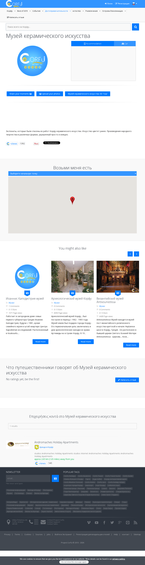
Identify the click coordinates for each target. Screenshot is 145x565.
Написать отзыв (15, 17)
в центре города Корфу (73, 485)
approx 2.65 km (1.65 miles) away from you (54, 459)
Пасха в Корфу (77, 505)
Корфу (11, 11)
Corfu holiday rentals (116, 482)
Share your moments (19, 93)
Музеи (11, 302)
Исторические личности (95, 505)
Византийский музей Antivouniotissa (110, 300)
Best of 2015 (24, 11)
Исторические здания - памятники (43, 502)
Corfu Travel (98, 476)
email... (10, 478)
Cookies (27, 534)
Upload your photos (50, 93)
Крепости (23, 502)
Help (116, 534)
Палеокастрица (93, 488)
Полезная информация (16, 490)
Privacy (7, 534)
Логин (110, 3)
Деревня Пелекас (124, 488)
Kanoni (112, 488)
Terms (17, 534)
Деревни (65, 505)
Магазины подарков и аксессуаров (87, 511)
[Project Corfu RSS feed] (135, 522)
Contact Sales (52, 524)
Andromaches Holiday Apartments (56, 442)
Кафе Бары (108, 508)
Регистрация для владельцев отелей (93, 534)
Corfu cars (101, 482)
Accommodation (93, 43)
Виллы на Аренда (41, 493)
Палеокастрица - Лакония (74, 488)
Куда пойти (97, 479)
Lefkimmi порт (113, 485)
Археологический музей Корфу (71, 298)
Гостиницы (19, 493)
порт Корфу (100, 485)
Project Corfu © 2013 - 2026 (72, 542)
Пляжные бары (88, 508)
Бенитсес (94, 491)
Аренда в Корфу (46, 447)
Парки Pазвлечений (15, 508)
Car (126, 43)
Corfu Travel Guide (113, 476)
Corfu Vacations (84, 476)
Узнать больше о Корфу (73, 479)
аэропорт (89, 485)
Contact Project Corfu (55, 520)
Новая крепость (107, 491)
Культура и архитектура (102, 502)
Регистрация (123, 3)
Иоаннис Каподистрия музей (25, 298)
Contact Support (53, 522)
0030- (36, 520)
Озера (117, 502)
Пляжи (29, 493)
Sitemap (137, 534)
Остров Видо (12, 502)
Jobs (49, 534)
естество (79, 11)
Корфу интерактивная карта (115, 479)
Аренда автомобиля (14, 511)
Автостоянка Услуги (62, 511)
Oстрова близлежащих (112, 11)
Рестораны (47, 490)
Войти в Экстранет (63, 534)
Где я (88, 479)
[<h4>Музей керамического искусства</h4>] (32, 61)
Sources (39, 534)
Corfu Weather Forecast (73, 482)
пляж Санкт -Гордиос (110, 495)
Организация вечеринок (117, 505)
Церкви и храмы (66, 502)
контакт (125, 534)
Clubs (99, 508)
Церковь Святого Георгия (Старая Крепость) (81, 495)
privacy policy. (118, 559)
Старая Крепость (123, 491)
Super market (47, 511)
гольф (37, 508)
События (38, 11)
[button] (72, 200)
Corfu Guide (128, 476)
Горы (124, 502)
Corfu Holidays (69, 476)
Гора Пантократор (71, 491)
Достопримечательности (56, 11)
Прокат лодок (120, 508)
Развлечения (93, 11)
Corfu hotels (90, 482)
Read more (40, 341)
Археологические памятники (47, 505)
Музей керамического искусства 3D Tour (87, 93)
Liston (104, 488)
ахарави (84, 491)
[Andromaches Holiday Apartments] (18, 445)
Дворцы (79, 502)
